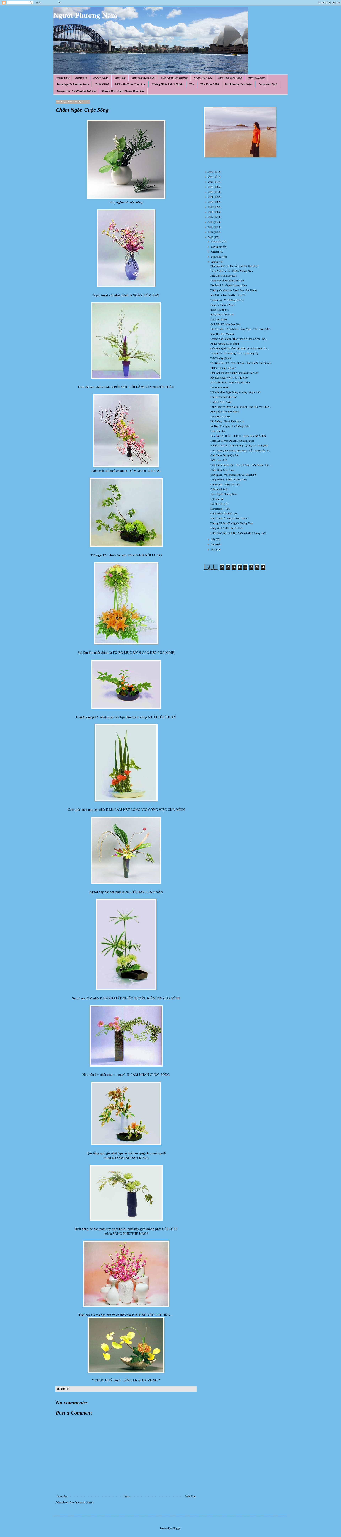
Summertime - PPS (220, 508)
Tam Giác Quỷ (217, 431)
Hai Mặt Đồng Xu (219, 504)
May (213, 549)
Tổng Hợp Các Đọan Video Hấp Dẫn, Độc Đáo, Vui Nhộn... (240, 407)
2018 (211, 212)
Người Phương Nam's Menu (224, 343)
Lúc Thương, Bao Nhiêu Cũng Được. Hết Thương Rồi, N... (240, 450)
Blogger (176, 1528)
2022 (211, 192)
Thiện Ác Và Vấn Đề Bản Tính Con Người (232, 441)
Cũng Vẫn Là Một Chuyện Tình (226, 528)
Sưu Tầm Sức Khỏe (230, 77)
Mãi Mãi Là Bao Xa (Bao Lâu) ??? (227, 295)
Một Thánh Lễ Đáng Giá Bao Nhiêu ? (229, 518)
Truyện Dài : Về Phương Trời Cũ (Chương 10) (234, 353)
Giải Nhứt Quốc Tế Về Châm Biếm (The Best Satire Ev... (239, 348)
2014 (211, 232)
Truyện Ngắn (101, 77)
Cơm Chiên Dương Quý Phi (224, 455)
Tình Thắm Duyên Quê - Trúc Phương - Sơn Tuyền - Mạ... (240, 465)
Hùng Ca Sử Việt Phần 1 (222, 305)
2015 (211, 227)
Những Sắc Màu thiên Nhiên (224, 411)
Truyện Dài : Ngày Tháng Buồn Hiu (123, 90)
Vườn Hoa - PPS (219, 460)
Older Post (190, 1496)
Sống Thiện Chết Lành (221, 314)
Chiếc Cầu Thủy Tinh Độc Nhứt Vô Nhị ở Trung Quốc (238, 533)
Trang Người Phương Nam (72, 84)
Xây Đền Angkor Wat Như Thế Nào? (229, 377)
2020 (211, 202)
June (213, 544)
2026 (211, 172)
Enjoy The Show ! (219, 309)
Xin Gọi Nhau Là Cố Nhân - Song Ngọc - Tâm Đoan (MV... (240, 329)
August (215, 262)
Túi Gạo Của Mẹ (218, 319)
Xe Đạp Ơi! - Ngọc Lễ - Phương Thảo (229, 426)
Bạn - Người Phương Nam (223, 494)
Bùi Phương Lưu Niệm (238, 84)
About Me (81, 77)
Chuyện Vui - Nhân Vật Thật (225, 484)
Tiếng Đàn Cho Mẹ (220, 416)
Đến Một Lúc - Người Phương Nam (228, 285)
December (216, 241)
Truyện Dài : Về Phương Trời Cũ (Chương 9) (233, 474)
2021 (211, 197)
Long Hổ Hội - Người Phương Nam (228, 479)
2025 (211, 177)
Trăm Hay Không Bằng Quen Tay (227, 280)
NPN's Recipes (256, 77)
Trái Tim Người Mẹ (220, 358)
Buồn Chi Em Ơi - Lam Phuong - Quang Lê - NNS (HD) (239, 445)
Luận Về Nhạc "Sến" (221, 402)
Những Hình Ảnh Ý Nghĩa (167, 84)
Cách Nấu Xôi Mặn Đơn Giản (225, 324)
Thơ (191, 84)
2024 (211, 182)
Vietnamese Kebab (219, 387)
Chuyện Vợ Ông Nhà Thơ (223, 397)
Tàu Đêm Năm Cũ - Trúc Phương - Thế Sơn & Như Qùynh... (241, 363)
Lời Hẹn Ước (217, 499)
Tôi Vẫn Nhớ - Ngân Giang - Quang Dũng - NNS (235, 392)
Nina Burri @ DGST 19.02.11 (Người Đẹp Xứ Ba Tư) (238, 436)
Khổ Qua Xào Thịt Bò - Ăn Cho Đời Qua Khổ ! (234, 266)
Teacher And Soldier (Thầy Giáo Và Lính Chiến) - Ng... (238, 339)
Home (127, 1496)
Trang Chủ (62, 77)
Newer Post (62, 1496)
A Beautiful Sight (219, 489)
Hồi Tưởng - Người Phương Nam (227, 421)
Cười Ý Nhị (102, 84)
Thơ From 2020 (209, 84)
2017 (211, 217)
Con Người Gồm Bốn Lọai (223, 513)
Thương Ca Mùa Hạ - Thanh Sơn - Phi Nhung (233, 290)
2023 (211, 187)
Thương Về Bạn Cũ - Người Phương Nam (231, 523)
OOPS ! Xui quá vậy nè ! (223, 368)
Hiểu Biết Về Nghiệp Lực (223, 275)
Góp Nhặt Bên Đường (174, 77)
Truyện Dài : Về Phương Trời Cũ (76, 90)
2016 (211, 222)
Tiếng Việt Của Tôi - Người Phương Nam (231, 271)
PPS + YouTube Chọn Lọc (130, 84)
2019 (211, 207)
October (215, 251)
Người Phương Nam (85, 15)
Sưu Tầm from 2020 (143, 77)
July (213, 539)
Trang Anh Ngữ (267, 84)
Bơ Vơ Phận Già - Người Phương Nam (230, 382)
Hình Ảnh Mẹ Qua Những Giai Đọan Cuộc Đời (234, 373)
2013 (211, 237)
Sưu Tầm (120, 77)
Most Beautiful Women (222, 334)
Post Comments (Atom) (81, 1502)
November (216, 246)
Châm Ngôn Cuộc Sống (222, 470)
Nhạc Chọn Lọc (203, 77)
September (217, 256)
